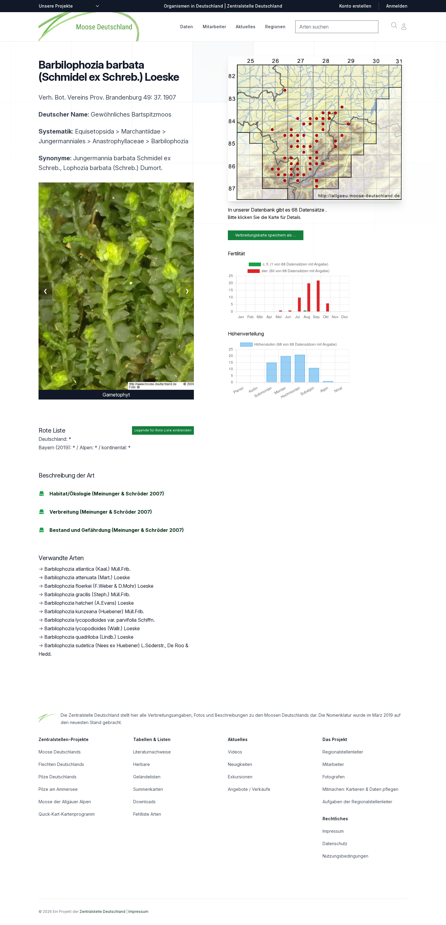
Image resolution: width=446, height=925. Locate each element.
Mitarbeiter (214, 26)
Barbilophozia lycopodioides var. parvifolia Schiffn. (99, 620)
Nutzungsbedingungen (345, 856)
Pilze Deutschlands (57, 776)
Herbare (141, 764)
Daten (186, 26)
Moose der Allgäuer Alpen (65, 801)
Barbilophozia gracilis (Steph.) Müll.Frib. (87, 594)
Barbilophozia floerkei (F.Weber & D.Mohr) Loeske (99, 586)
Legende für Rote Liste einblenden (162, 430)
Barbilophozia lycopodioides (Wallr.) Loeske (92, 628)
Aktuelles (245, 26)
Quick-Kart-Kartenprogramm (67, 814)
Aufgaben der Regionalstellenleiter (357, 801)
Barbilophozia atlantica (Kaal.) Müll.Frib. (87, 569)
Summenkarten (148, 789)
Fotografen (334, 776)
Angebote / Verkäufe (249, 789)
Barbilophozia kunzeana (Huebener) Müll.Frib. (94, 611)
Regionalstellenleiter (343, 751)
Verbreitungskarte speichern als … (265, 235)
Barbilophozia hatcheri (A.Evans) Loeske (89, 603)
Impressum (333, 831)
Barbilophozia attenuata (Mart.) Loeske (87, 577)
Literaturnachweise (152, 751)
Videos (235, 751)
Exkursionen (240, 776)
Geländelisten (146, 776)
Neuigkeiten (240, 764)
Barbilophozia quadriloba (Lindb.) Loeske (88, 637)
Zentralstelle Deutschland (102, 911)
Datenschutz (335, 843)
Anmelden (396, 6)
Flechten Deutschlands (61, 764)
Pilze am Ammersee (58, 789)
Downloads (144, 801)
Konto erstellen (355, 6)
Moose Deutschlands (60, 751)
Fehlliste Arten (147, 814)
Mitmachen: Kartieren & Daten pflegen (360, 789)
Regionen (275, 26)
